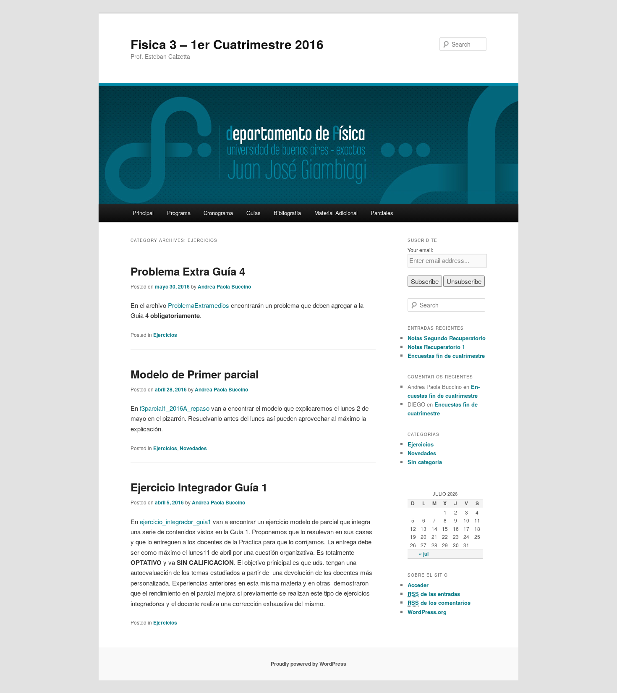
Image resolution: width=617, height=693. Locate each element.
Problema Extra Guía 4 (188, 271)
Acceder (418, 585)
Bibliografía (287, 213)
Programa (179, 213)
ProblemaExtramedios (198, 305)
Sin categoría (425, 462)
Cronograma (218, 213)
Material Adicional (336, 213)
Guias (253, 213)
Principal (143, 213)
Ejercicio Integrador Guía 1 (199, 487)
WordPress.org (427, 612)
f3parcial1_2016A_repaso (174, 408)
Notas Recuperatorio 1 (436, 347)
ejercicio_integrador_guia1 (175, 521)
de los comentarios (439, 602)
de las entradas (434, 594)
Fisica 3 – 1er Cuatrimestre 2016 (227, 44)
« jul (424, 553)
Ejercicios (165, 335)
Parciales (382, 213)
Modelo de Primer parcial (195, 374)
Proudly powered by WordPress (308, 663)
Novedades (193, 448)
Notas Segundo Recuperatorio (447, 338)
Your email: (420, 249)
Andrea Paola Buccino (224, 286)
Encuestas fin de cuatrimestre (446, 356)
